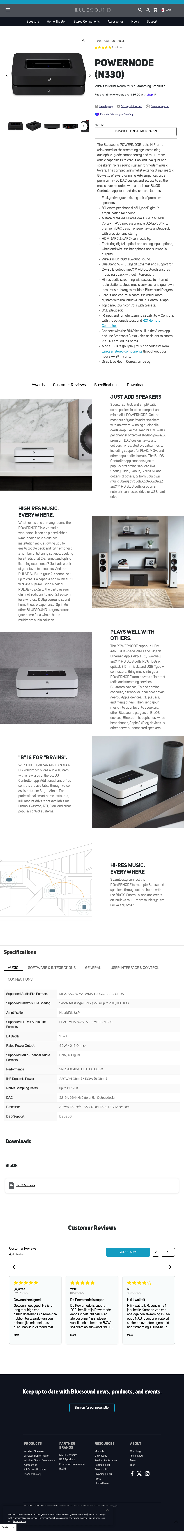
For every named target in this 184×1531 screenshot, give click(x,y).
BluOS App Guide (25, 1185)
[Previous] (7, 76)
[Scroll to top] (176, 1522)
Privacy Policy (19, 1521)
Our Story (135, 1451)
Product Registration (106, 1460)
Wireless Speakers (34, 1451)
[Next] (90, 76)
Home (98, 41)
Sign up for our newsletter (92, 1407)
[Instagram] (147, 1474)
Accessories (30, 1465)
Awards (38, 385)
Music (133, 1460)
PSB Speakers (67, 1459)
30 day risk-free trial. (131, 106)
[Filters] (155, 1252)
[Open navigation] (8, 10)
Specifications (106, 385)
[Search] (140, 10)
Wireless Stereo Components (40, 1460)
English (5, 1527)
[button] (103, 47)
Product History (32, 1474)
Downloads (136, 385)
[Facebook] (132, 1474)
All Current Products (35, 1469)
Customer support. (160, 106)
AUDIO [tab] (13, 968)
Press (98, 1479)
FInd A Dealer (102, 1483)
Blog (132, 1465)
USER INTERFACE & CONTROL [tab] (135, 968)
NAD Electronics (68, 1455)
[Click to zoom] (83, 41)
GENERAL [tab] (93, 968)
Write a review (128, 1252)
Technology (136, 1456)
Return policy (102, 1469)
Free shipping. (106, 106)
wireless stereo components (122, 351)
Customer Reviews (69, 385)
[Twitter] (139, 1474)
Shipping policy (103, 1474)
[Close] (107, 1510)
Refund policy (102, 1465)
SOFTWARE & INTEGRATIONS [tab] (52, 968)
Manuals (99, 1451)
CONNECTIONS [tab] (20, 979)
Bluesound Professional (72, 1464)
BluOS (62, 1469)
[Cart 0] (155, 9)
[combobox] (8, 1527)
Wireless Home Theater (36, 1456)
